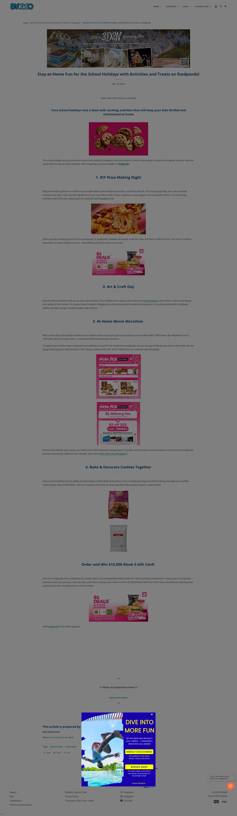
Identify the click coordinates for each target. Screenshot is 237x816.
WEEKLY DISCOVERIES (139, 751)
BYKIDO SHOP (139, 767)
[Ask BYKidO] (230, 785)
